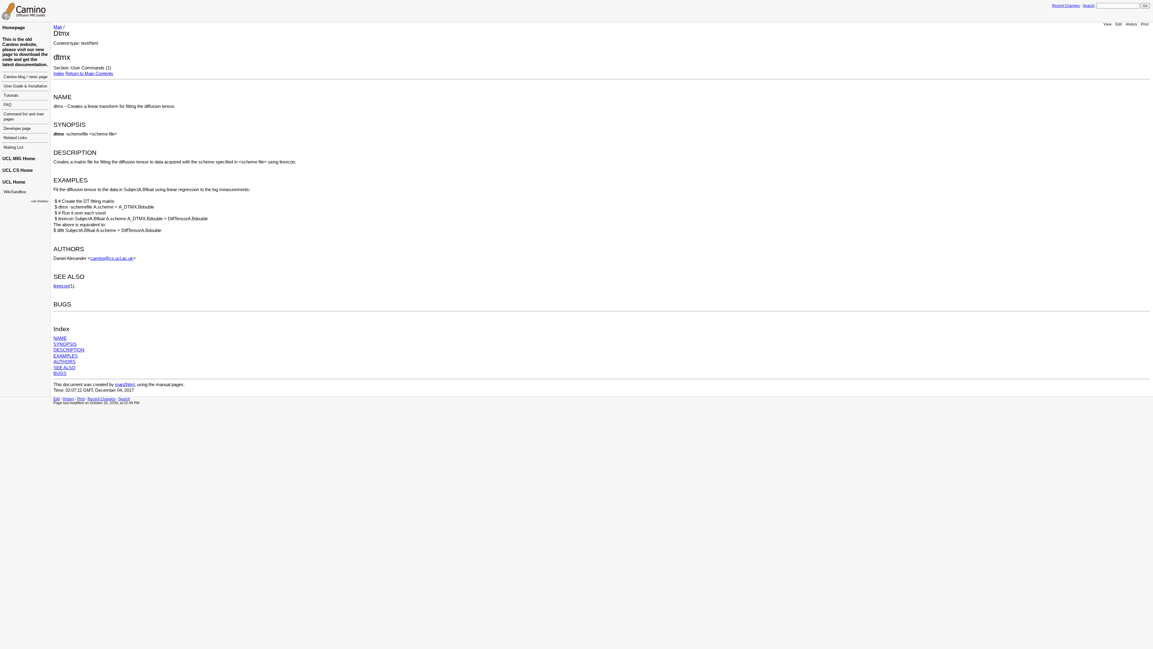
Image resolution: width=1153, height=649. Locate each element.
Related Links (15, 138)
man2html (125, 384)
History (1131, 24)
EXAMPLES (65, 356)
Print (1144, 24)
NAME (60, 338)
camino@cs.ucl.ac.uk (111, 258)
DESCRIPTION (68, 350)
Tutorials (11, 95)
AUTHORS (64, 361)
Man (57, 27)
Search (1088, 6)
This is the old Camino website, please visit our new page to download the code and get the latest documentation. (25, 52)
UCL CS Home (17, 170)
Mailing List (13, 147)
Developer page (17, 128)
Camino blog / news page (25, 77)
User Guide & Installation (25, 86)
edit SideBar (39, 201)
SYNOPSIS (65, 344)
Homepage (13, 27)
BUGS (59, 373)
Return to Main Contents (89, 73)
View (1107, 24)
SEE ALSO (64, 367)
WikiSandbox (15, 192)
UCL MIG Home (18, 158)
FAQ (7, 105)
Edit (1118, 24)
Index (58, 73)
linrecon (61, 286)
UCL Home (13, 182)
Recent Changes (1066, 6)
